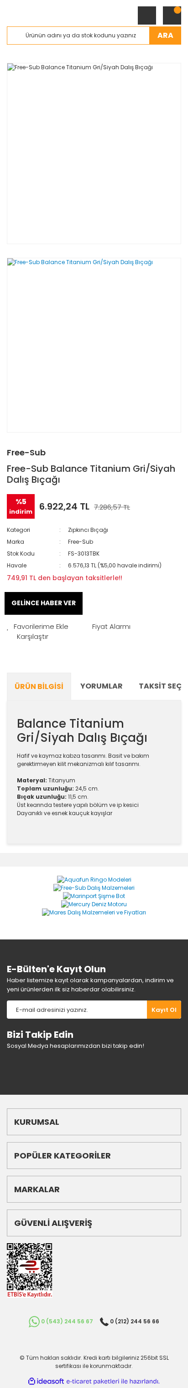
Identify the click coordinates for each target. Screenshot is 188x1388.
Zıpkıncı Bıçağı (88, 530)
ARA (165, 35)
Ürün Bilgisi (39, 686)
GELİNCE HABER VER (43, 602)
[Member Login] (147, 15)
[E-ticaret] (93, 1382)
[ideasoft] (46, 1381)
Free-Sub (26, 452)
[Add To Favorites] (37, 627)
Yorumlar (101, 686)
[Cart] (172, 15)
